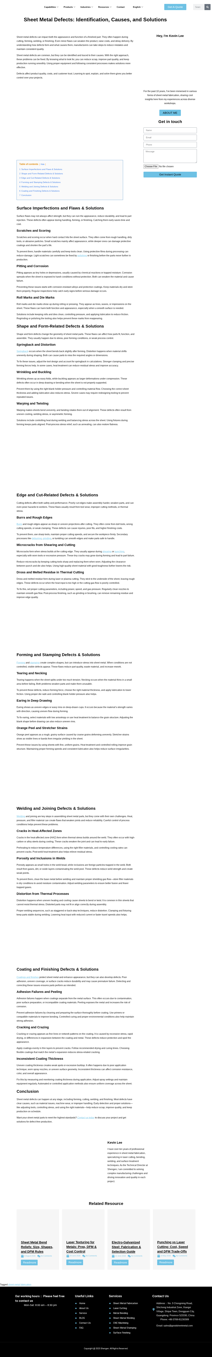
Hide (42, 164)
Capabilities (50, 7)
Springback (22, 351)
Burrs (19, 524)
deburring (37, 538)
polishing (82, 255)
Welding (21, 816)
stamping (35, 662)
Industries (85, 7)
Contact (121, 7)
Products (68, 7)
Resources (103, 7)
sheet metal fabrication (19, 1284)
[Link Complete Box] (38, 1239)
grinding (47, 538)
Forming (21, 662)
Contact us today (85, 1117)
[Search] (208, 7)
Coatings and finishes (28, 977)
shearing (107, 551)
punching (119, 551)
